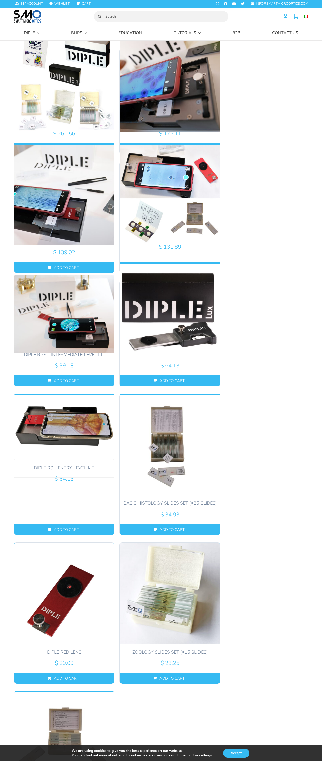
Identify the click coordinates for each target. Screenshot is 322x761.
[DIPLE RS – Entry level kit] (64, 427)
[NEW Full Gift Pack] (64, 81)
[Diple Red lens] (64, 593)
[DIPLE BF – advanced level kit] (170, 82)
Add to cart (172, 380)
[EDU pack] (170, 195)
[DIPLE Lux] (170, 314)
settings (205, 755)
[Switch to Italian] (303, 16)
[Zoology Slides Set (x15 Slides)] (170, 593)
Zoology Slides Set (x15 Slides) (170, 652)
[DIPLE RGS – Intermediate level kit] (64, 314)
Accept (236, 753)
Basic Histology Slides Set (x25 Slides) (170, 503)
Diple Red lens (64, 652)
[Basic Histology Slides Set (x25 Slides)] (170, 444)
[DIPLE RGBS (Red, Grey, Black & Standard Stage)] (64, 195)
